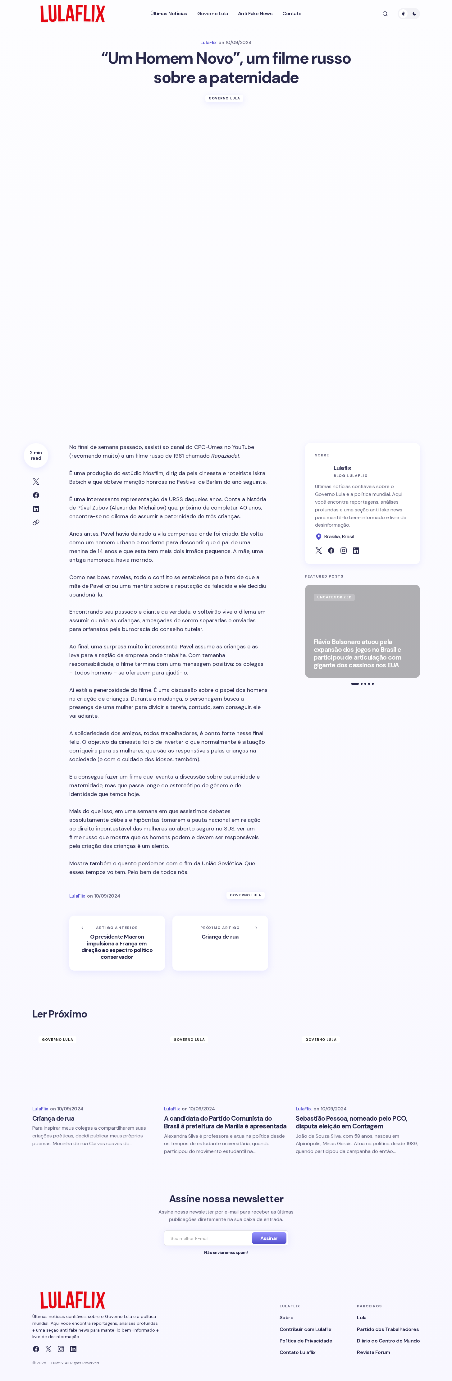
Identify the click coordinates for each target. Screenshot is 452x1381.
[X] (48, 1349)
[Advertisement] (226, 158)
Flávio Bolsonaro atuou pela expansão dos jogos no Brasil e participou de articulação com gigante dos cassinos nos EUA (357, 654)
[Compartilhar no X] (36, 481)
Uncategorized (334, 597)
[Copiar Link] (36, 522)
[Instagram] (61, 1349)
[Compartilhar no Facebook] (36, 495)
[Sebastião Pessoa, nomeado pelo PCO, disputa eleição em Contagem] (358, 1065)
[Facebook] (36, 1349)
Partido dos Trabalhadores (388, 1329)
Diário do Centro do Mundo (388, 1341)
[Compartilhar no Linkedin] (36, 509)
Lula (361, 1317)
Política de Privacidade (306, 1341)
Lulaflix (342, 468)
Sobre (287, 1317)
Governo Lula (224, 98)
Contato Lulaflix (298, 1352)
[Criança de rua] (220, 943)
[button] (385, 13)
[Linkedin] (73, 1349)
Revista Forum (373, 1352)
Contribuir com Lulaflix (305, 1329)
